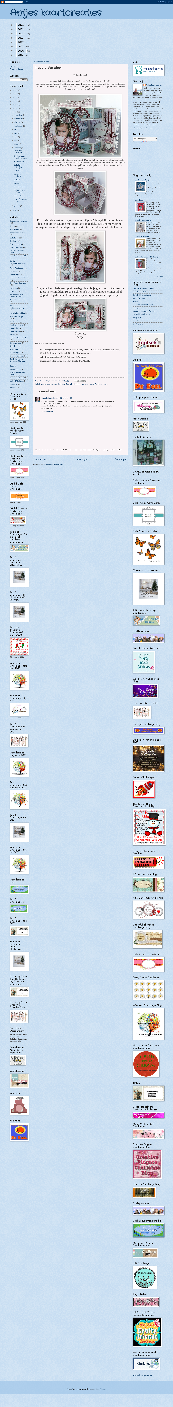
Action (12, 226)
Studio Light (14, 353)
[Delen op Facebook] (82, 381)
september (18, 126)
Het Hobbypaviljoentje (141, 314)
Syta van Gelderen (17, 356)
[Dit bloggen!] (78, 381)
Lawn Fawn (14, 305)
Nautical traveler (16, 325)
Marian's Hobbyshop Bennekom (145, 311)
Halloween (14, 288)
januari (17, 206)
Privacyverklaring (16, 69)
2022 (21, 42)
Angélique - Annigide (143, 220)
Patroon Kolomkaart (18, 338)
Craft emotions (16, 244)
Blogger (103, 1389)
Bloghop (13, 241)
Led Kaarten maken (17, 308)
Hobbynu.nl (137, 308)
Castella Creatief (139, 292)
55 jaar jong (18, 183)
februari (17, 148)
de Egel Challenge (17, 381)
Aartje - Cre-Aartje (142, 180)
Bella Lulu (61, 384)
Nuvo (12, 334)
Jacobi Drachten (139, 298)
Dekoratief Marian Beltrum (143, 289)
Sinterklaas (14, 346)
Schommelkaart (16, 343)
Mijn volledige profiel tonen (143, 128)
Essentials (14, 271)
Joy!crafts (84, 384)
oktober (17, 122)
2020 (21, 51)
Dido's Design (138, 324)
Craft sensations (16, 247)
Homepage (81, 459)
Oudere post (121, 459)
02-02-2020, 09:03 (64, 398)
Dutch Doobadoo (73, 384)
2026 (21, 25)
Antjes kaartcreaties (56, 13)
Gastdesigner (15, 275)
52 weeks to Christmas (18, 221)
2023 (21, 38)
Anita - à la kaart (142, 237)
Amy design (14, 229)
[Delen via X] (80, 381)
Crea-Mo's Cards (139, 321)
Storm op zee (19, 161)
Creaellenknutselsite (49, 398)
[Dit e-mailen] (75, 381)
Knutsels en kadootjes (18, 300)
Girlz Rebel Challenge (18, 283)
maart (17, 144)
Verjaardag (14, 369)
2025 (21, 29)
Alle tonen (160, 276)
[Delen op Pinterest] (85, 381)
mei (16, 137)
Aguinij (135, 301)
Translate (151, 142)
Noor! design (103, 384)
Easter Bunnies (19, 196)
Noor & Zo (93, 384)
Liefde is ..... (18, 180)
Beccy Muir (137, 318)
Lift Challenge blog (17, 313)
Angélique (139, 200)
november (18, 119)
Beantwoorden (47, 411)
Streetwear (14, 349)
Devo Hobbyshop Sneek (142, 295)
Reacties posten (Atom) (53, 464)
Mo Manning (15, 322)
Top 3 (12, 366)
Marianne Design (16, 317)
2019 (20, 55)
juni (15, 133)
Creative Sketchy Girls (18, 256)
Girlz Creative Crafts (18, 278)
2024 (21, 34)
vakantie (13, 387)
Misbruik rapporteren (142, 1376)
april (16, 140)
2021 (20, 46)
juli (15, 129)
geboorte (13, 384)
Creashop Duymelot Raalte (143, 305)
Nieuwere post (40, 459)
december (18, 115)
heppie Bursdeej (20, 187)
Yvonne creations (16, 378)
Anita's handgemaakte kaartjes (147, 257)
